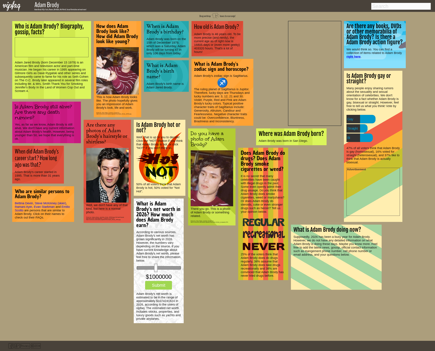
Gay (350, 119)
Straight (352, 128)
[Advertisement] (314, 73)
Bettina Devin (24, 203)
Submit (158, 285)
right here (353, 56)
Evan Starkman (44, 206)
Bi (348, 138)
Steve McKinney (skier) (50, 203)
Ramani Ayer (23, 206)
